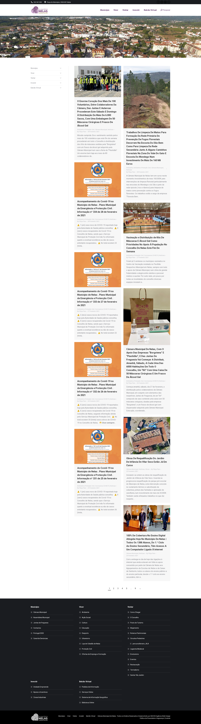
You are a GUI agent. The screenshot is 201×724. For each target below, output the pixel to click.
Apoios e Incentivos (40, 692)
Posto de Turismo (136, 623)
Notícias (110, 129)
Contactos (37, 628)
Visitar (33, 78)
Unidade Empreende (40, 687)
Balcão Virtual (36, 88)
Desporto (85, 633)
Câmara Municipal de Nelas (107, 716)
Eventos (133, 659)
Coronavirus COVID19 (102, 219)
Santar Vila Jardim (137, 675)
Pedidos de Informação (90, 687)
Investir (33, 83)
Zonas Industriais (39, 697)
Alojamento (134, 628)
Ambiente (129, 168)
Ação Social (86, 617)
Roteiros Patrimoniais (138, 633)
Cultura (84, 623)
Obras (147, 469)
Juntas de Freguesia (40, 623)
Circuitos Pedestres (137, 638)
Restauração (135, 665)
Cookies (167, 718)
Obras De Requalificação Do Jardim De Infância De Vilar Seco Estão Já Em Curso (146, 462)
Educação (85, 628)
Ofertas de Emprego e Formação (94, 654)
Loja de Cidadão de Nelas (91, 644)
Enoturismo (134, 654)
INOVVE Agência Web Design (160, 716)
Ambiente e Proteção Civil (85, 129)
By (81, 131)
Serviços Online (87, 692)
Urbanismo (86, 638)
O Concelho (134, 617)
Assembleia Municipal (41, 617)
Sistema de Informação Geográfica (95, 697)
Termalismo (134, 670)
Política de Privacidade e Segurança (152, 718)
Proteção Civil (87, 649)
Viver (32, 73)
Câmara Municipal (101, 129)
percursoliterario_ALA (141, 644)
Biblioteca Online (88, 703)
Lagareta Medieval (137, 649)
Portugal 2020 (38, 633)
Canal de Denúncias (40, 638)
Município (34, 68)
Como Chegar (135, 612)
